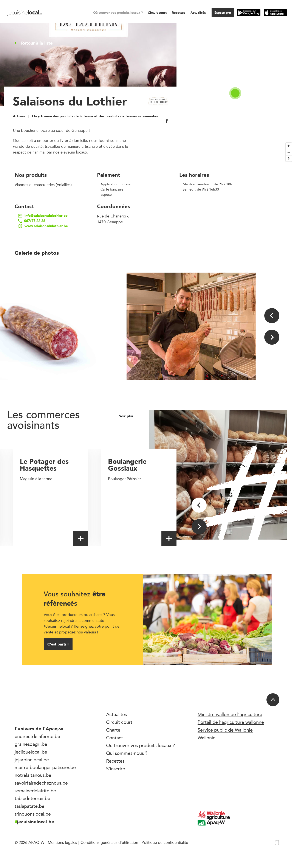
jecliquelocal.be (31, 752)
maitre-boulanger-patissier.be (45, 767)
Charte (113, 730)
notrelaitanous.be (33, 775)
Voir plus (126, 416)
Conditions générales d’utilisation (109, 842)
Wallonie (206, 737)
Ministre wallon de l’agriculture (230, 714)
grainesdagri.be (31, 744)
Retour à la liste (37, 43)
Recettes (178, 12)
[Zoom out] (289, 152)
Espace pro (222, 12)
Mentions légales (62, 842)
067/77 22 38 (34, 220)
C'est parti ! (58, 644)
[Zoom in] (289, 146)
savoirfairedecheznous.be (41, 783)
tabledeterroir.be (32, 798)
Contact (114, 737)
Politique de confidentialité (165, 842)
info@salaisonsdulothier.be (46, 215)
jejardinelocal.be (32, 759)
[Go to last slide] (271, 315)
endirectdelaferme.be (37, 736)
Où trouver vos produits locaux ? (118, 12)
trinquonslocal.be (33, 814)
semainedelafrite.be (35, 790)
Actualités (198, 12)
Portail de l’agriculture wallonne (231, 722)
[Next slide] (271, 337)
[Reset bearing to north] (289, 158)
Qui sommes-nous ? (126, 753)
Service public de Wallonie (225, 730)
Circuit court (157, 12)
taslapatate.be (29, 806)
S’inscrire (115, 768)
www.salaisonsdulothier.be (46, 226)
